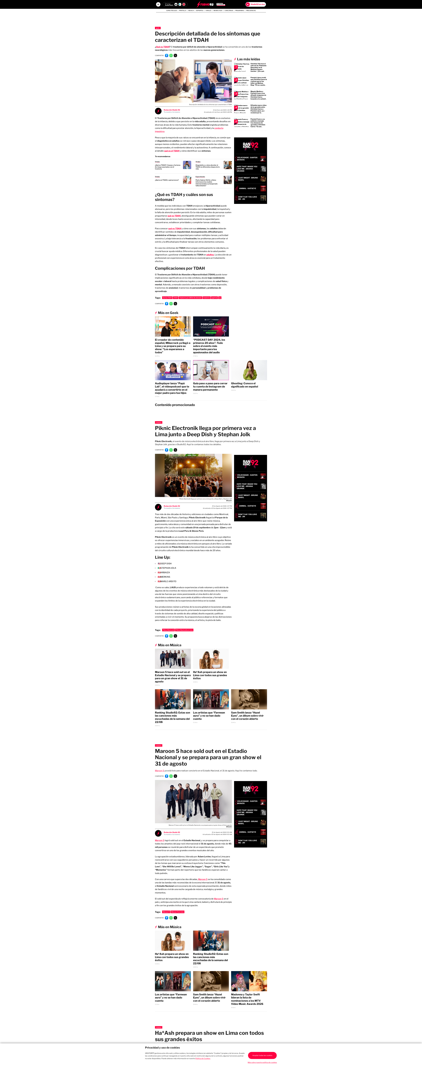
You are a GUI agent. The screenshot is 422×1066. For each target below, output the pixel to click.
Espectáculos (171, 10)
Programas (239, 10)
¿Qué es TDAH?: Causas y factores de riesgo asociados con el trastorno (167, 167)
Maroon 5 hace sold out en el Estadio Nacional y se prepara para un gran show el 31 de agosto (173, 677)
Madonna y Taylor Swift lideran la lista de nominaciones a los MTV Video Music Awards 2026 (247, 999)
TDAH (176, 298)
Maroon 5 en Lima (177, 912)
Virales (208, 10)
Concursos (229, 10)
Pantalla (182, 10)
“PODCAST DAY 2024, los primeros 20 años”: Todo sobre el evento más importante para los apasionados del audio (209, 346)
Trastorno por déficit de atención (190, 298)
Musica (191, 10)
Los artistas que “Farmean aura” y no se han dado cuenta (209, 716)
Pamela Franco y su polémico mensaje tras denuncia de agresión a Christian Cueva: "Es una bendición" (258, 123)
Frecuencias (251, 10)
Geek (158, 28)
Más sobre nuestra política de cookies (262, 1062)
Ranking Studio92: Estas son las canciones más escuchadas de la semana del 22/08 (172, 717)
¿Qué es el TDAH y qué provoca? (167, 180)
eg (220, 298)
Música (158, 422)
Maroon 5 (160, 770)
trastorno (206, 298)
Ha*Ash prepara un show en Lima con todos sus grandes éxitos (210, 675)
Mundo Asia (218, 10)
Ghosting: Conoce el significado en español (244, 385)
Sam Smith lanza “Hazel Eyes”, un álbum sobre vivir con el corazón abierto (247, 716)
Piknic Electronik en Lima (184, 630)
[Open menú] (158, 4)
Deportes (199, 10)
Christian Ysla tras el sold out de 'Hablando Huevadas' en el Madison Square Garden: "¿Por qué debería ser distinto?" (259, 68)
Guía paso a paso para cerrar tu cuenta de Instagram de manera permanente (210, 386)
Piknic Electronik (168, 630)
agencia (214, 298)
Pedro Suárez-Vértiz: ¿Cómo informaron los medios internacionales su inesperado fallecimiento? (206, 183)
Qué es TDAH (162, 47)
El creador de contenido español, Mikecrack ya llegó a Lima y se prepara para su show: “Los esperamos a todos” (172, 346)
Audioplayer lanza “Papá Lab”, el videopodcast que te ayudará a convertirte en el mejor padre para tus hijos (172, 388)
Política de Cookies (203, 1059)
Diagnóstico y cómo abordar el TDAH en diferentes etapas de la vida (208, 167)
